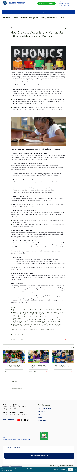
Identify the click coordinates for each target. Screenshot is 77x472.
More (62, 18)
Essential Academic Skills (47, 329)
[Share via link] (22, 334)
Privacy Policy (9, 470)
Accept (70, 469)
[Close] (75, 469)
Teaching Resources (35, 329)
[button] (14, 12)
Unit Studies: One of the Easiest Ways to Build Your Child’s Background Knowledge (13, 366)
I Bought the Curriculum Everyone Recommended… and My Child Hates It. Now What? (38, 366)
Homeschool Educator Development (25, 18)
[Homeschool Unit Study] (14, 356)
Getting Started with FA (49, 18)
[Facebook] (21, 420)
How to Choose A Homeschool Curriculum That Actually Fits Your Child (63, 366)
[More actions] (65, 28)
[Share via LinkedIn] (18, 334)
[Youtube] (18, 420)
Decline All (62, 469)
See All (72, 347)
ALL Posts (6, 18)
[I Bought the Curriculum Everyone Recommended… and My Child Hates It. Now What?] (38, 356)
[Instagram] (27, 420)
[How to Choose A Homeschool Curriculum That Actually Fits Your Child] (63, 356)
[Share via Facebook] (11, 334)
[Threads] (24, 420)
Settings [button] (56, 469)
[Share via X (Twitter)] (15, 334)
